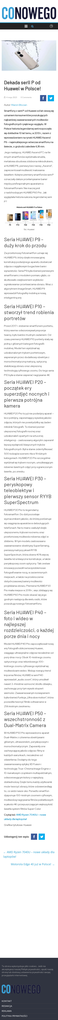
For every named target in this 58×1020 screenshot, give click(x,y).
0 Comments (26, 97)
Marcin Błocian (19, 105)
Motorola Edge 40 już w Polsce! (33, 864)
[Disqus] (29, 910)
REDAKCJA (7, 1005)
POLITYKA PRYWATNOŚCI (14, 1015)
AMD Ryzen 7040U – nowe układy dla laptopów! (28, 854)
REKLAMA (7, 1010)
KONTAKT (7, 1001)
